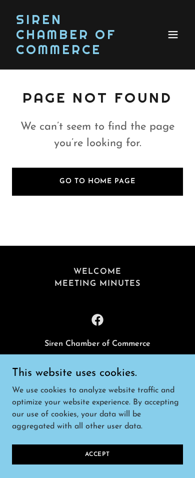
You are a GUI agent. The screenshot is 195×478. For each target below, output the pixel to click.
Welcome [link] (97, 272)
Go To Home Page (97, 181)
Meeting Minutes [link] (97, 284)
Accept (97, 454)
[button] (173, 35)
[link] (72, 52)
